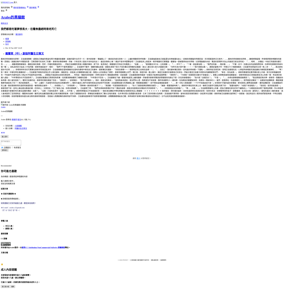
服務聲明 (163, 260)
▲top (3, 132)
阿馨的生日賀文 (21, 128)
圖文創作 (19, 34)
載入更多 (5, 137)
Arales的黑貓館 (13, 17)
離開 (12, 286)
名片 (7, 44)
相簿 (7, 39)
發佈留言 (5, 150)
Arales (3, 107)
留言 (19, 120)
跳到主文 (4, 23)
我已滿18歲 (5, 286)
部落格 (8, 41)
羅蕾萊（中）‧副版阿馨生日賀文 (24, 53)
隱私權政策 (154, 260)
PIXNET (125, 260)
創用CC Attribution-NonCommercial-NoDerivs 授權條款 (43, 247)
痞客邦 (14, 120)
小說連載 (18, 126)
